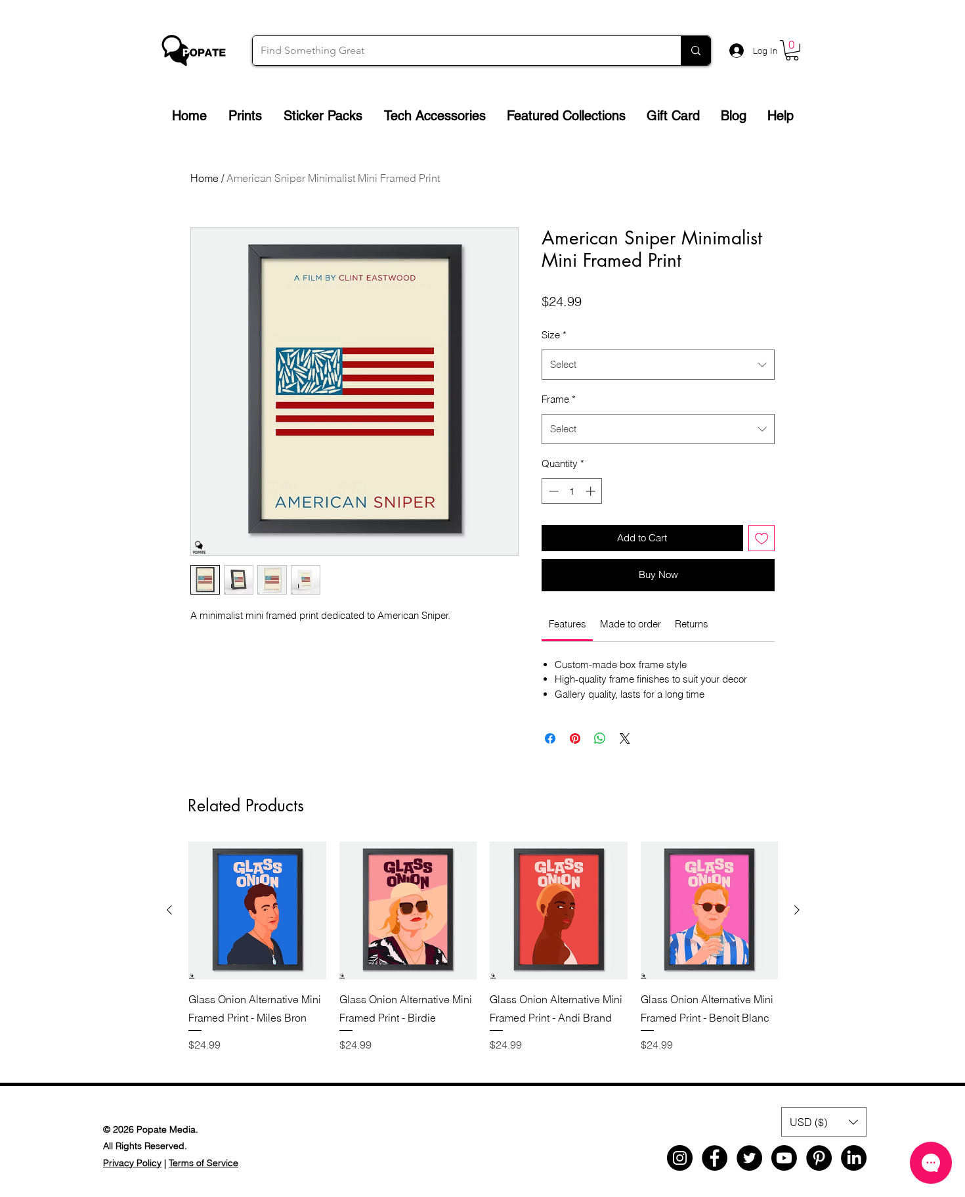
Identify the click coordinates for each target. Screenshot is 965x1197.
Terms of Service (203, 1163)
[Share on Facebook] (550, 738)
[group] (483, 956)
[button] (792, 50)
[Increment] (592, 491)
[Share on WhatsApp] (600, 738)
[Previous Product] (169, 910)
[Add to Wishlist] (761, 538)
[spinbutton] (572, 491)
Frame (559, 399)
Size (554, 334)
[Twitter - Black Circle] (749, 1158)
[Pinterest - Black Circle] (819, 1158)
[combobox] (658, 365)
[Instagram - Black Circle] (680, 1158)
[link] (567, 624)
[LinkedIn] (854, 1158)
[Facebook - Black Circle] (714, 1158)
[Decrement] (552, 491)
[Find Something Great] (695, 50)
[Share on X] (625, 738)
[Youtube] (784, 1158)
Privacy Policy (132, 1163)
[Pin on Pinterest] (575, 738)
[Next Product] (797, 910)
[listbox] (824, 1122)
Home (204, 178)
